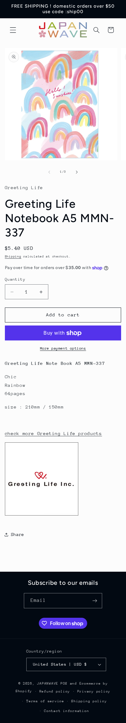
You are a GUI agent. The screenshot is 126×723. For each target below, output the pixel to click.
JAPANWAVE (47, 683)
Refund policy (54, 691)
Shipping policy (89, 701)
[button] (13, 30)
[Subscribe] (95, 600)
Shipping (13, 256)
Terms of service (45, 701)
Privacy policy (93, 691)
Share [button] (17, 534)
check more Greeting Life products (53, 433)
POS (64, 683)
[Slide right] (76, 172)
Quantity (15, 279)
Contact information (66, 711)
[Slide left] (49, 172)
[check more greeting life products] (41, 515)
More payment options (63, 348)
